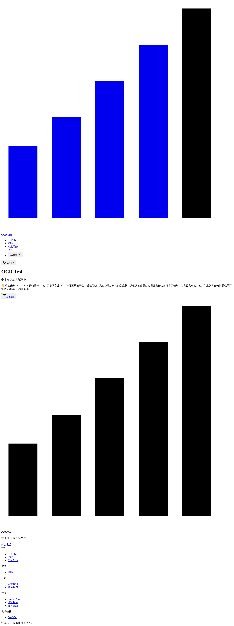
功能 (10, 243)
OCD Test (13, 240)
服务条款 (13, 605)
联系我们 (10, 297)
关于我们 (13, 584)
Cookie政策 (14, 599)
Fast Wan (12, 617)
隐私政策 (13, 602)
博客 (10, 250)
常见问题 (13, 246)
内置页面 (13, 255)
